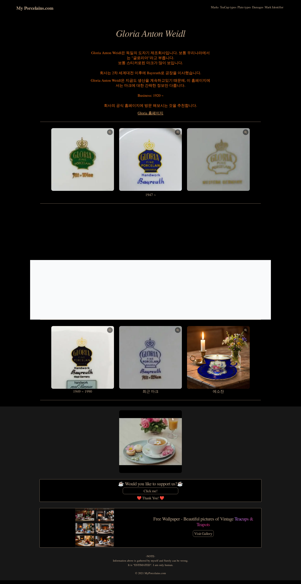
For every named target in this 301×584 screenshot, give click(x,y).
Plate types (244, 7)
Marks (215, 7)
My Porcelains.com (34, 8)
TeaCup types (228, 7)
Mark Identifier (274, 7)
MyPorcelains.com (155, 573)
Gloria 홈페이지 (150, 112)
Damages (257, 7)
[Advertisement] (150, 232)
